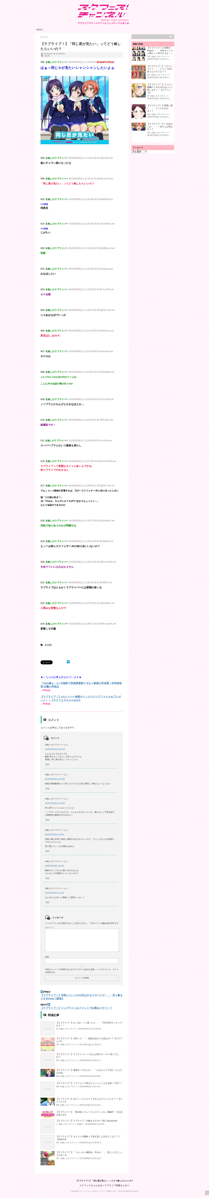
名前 (47, 957)
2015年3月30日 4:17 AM (54, 893)
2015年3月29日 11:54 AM (55, 803)
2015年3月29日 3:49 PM (54, 834)
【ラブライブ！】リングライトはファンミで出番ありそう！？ (76, 1008)
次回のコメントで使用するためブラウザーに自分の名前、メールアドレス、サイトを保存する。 (82, 970)
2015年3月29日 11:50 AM (55, 779)
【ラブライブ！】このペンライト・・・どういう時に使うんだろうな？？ (160, 69)
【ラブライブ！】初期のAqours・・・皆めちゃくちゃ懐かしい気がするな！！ (160, 50)
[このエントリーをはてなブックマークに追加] (68, 661)
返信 (47, 764)
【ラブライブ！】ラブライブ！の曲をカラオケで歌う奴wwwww (86, 1120)
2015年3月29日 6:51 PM (54, 866)
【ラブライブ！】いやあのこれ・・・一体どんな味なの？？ (160, 126)
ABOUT (39, 30)
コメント (49, 927)
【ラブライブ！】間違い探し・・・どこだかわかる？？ (160, 108)
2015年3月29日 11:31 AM (55, 749)
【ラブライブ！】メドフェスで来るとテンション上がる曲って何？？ (89, 1083)
